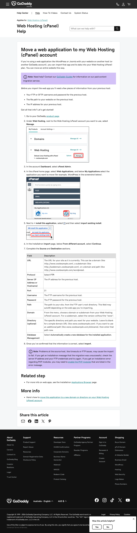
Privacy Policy (115, 514)
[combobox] (92, 28)
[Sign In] (123, 4)
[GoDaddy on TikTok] (112, 502)
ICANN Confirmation (61, 447)
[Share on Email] (23, 421)
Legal (9, 472)
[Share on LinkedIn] (36, 421)
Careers (10, 450)
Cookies (127, 514)
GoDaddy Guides (65, 77)
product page (52, 116)
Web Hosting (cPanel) (37, 20)
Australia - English (42, 501)
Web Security (120, 474)
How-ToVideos (50, 13)
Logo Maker (119, 479)
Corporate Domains (61, 452)
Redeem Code (59, 474)
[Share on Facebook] (29, 421)
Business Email (120, 460)
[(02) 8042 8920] (117, 4)
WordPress (119, 465)
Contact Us (66, 13)
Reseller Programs (81, 450)
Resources (27, 452)
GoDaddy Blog (12, 459)
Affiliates (77, 455)
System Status (81, 13)
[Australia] (21, 3)
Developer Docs (60, 442)
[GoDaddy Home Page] (18, 501)
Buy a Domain (120, 442)
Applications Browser (81, 382)
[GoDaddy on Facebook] (96, 502)
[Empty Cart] (129, 4)
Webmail (57, 465)
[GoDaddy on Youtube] (127, 502)
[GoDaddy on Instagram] (104, 502)
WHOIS (56, 469)
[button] (133, 519)
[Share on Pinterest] (49, 421)
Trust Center (12, 477)
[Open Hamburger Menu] (6, 4)
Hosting (118, 469)
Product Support (29, 442)
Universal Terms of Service (17, 527)
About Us (10, 445)
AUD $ (61, 501)
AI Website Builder (122, 455)
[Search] (117, 28)
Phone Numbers (121, 484)
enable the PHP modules (79, 362)
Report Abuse (28, 447)
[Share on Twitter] (43, 421)
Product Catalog (60, 479)
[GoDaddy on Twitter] (120, 502)
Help (37, 13)
